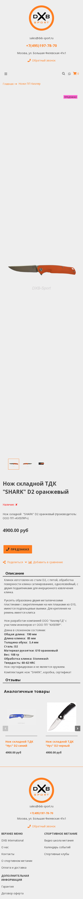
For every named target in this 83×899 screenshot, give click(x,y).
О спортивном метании (16, 861)
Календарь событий (57, 847)
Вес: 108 (9, 654)
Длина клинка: (15, 638)
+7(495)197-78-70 (41, 45)
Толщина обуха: (16, 642)
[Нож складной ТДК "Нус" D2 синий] (21, 717)
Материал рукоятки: (19, 650)
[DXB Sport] (41, 18)
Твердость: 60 (14, 663)
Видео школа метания (59, 840)
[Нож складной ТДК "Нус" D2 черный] (61, 717)
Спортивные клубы (56, 854)
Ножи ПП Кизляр (30, 83)
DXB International (12, 840)
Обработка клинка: (18, 658)
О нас (5, 847)
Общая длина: (15, 634)
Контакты (7, 854)
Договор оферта (12, 893)
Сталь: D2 (11, 646)
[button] (5, 728)
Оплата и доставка (13, 867)
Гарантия (7, 886)
